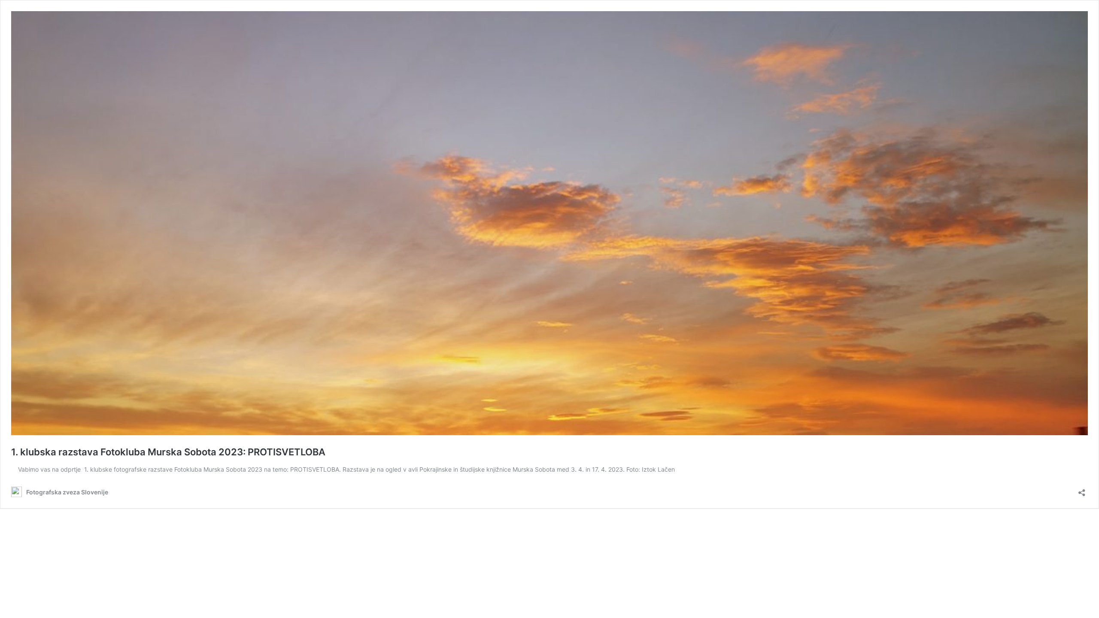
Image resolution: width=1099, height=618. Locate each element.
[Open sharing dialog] (1082, 490)
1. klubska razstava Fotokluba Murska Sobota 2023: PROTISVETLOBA (168, 451)
